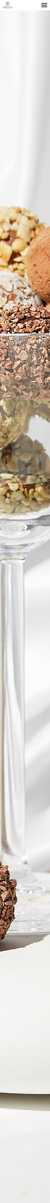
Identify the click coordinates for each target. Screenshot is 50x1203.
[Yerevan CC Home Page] (8, 5)
